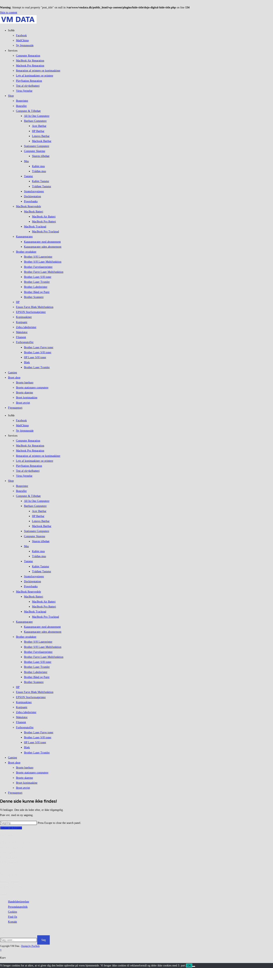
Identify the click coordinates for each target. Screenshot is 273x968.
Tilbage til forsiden (11, 827)
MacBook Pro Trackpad (45, 231)
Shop (11, 95)
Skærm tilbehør (41, 156)
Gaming (12, 372)
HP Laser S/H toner (35, 357)
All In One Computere (36, 115)
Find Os (12, 916)
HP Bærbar (38, 131)
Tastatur (28, 176)
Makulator (22, 332)
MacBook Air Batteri (44, 216)
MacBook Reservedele (28, 206)
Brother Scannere (34, 297)
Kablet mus (38, 166)
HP (18, 302)
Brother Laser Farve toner (38, 347)
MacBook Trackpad (35, 226)
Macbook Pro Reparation (30, 65)
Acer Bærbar (39, 125)
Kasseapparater (24, 236)
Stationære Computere (36, 146)
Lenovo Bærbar (41, 136)
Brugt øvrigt (23, 402)
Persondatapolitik (18, 906)
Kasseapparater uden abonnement (42, 246)
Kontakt (12, 921)
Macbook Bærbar (41, 141)
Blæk (27, 362)
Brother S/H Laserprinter (38, 256)
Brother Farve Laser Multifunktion (43, 271)
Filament (21, 337)
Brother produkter (26, 251)
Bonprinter (22, 100)
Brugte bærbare (24, 382)
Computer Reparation (28, 55)
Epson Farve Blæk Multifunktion (34, 307)
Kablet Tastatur (40, 181)
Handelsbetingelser (18, 901)
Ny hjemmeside (25, 45)
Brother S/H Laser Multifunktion (42, 261)
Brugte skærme (24, 392)
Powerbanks (31, 201)
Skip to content (8, 12)
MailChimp (22, 40)
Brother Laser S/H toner (37, 276)
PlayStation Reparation (29, 80)
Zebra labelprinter (26, 327)
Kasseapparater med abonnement (42, 241)
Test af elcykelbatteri (28, 85)
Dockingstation (32, 196)
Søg (2, 932)
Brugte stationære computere (32, 387)
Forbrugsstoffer (25, 342)
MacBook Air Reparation (30, 60)
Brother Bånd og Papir (37, 292)
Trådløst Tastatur (41, 186)
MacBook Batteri (33, 211)
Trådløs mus (39, 171)
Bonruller (21, 105)
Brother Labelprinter (35, 286)
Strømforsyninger (34, 191)
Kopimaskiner (24, 317)
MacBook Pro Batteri (44, 221)
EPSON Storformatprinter (31, 312)
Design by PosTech (30, 946)
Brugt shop (14, 377)
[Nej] (193, 966)
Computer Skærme (34, 151)
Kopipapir (21, 322)
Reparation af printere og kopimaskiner (38, 70)
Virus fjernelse (24, 90)
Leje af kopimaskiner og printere (34, 75)
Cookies (12, 911)
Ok (189, 965)
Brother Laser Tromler (37, 281)
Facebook (21, 35)
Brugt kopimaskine (26, 397)
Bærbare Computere (35, 120)
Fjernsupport (15, 407)
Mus (26, 161)
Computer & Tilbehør (28, 110)
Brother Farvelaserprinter (38, 266)
